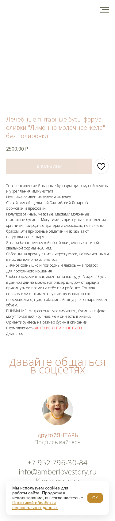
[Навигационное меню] (104, 10)
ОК (95, 498)
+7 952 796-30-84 (57, 462)
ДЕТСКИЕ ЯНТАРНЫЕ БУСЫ (58, 328)
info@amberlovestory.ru (58, 472)
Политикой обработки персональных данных (35, 505)
